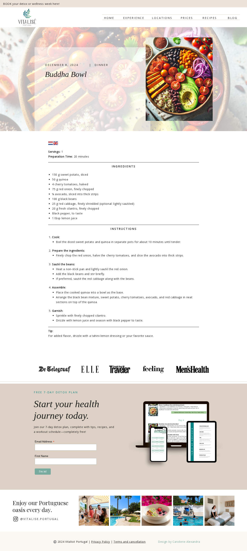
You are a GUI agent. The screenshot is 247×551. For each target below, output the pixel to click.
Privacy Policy (100, 541)
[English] (55, 143)
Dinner (101, 65)
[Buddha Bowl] (179, 79)
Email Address (44, 441)
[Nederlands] (50, 143)
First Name (41, 455)
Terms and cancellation (129, 541)
